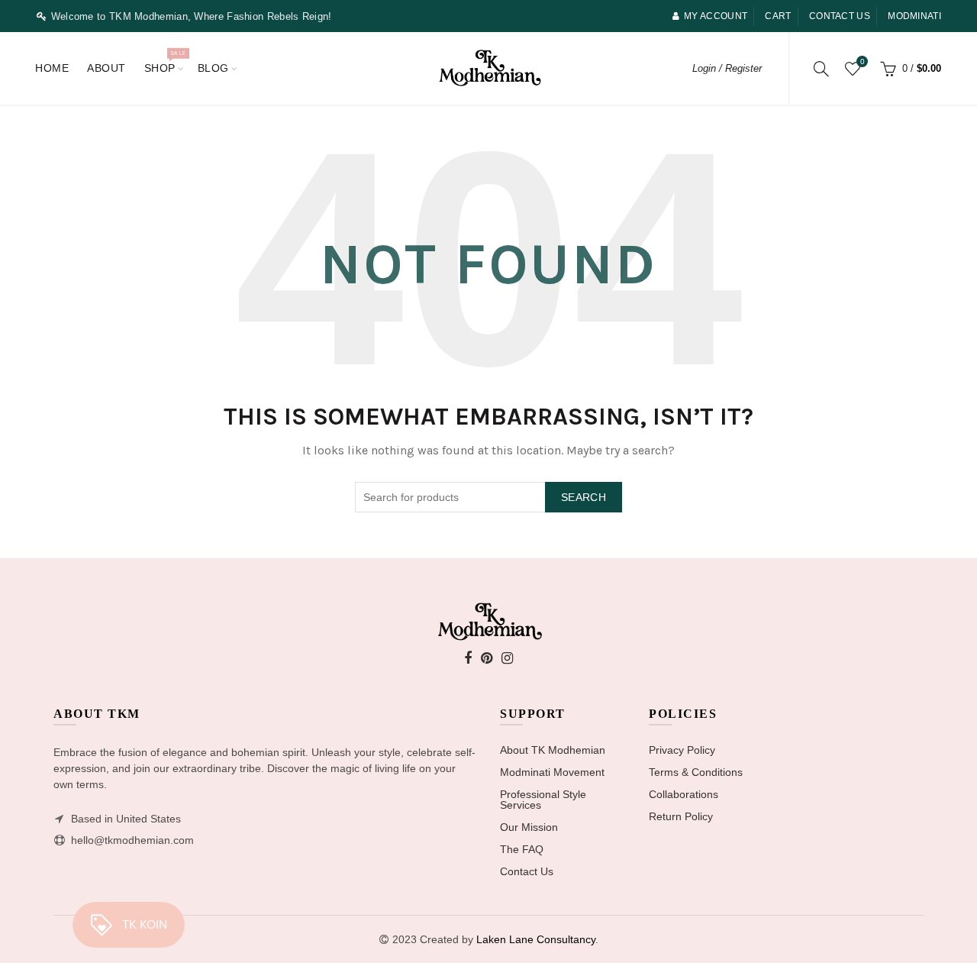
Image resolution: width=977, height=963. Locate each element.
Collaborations (683, 794)
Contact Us (526, 871)
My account (715, 16)
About (106, 68)
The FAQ (521, 849)
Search (583, 497)
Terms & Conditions (696, 772)
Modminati (914, 16)
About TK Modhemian (552, 750)
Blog (213, 68)
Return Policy (681, 816)
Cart (778, 16)
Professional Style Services (543, 799)
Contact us (839, 16)
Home (52, 68)
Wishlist (862, 61)
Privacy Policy (682, 750)
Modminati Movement (552, 772)
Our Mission (529, 827)
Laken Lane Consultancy (535, 939)
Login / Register (727, 68)
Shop (164, 61)
